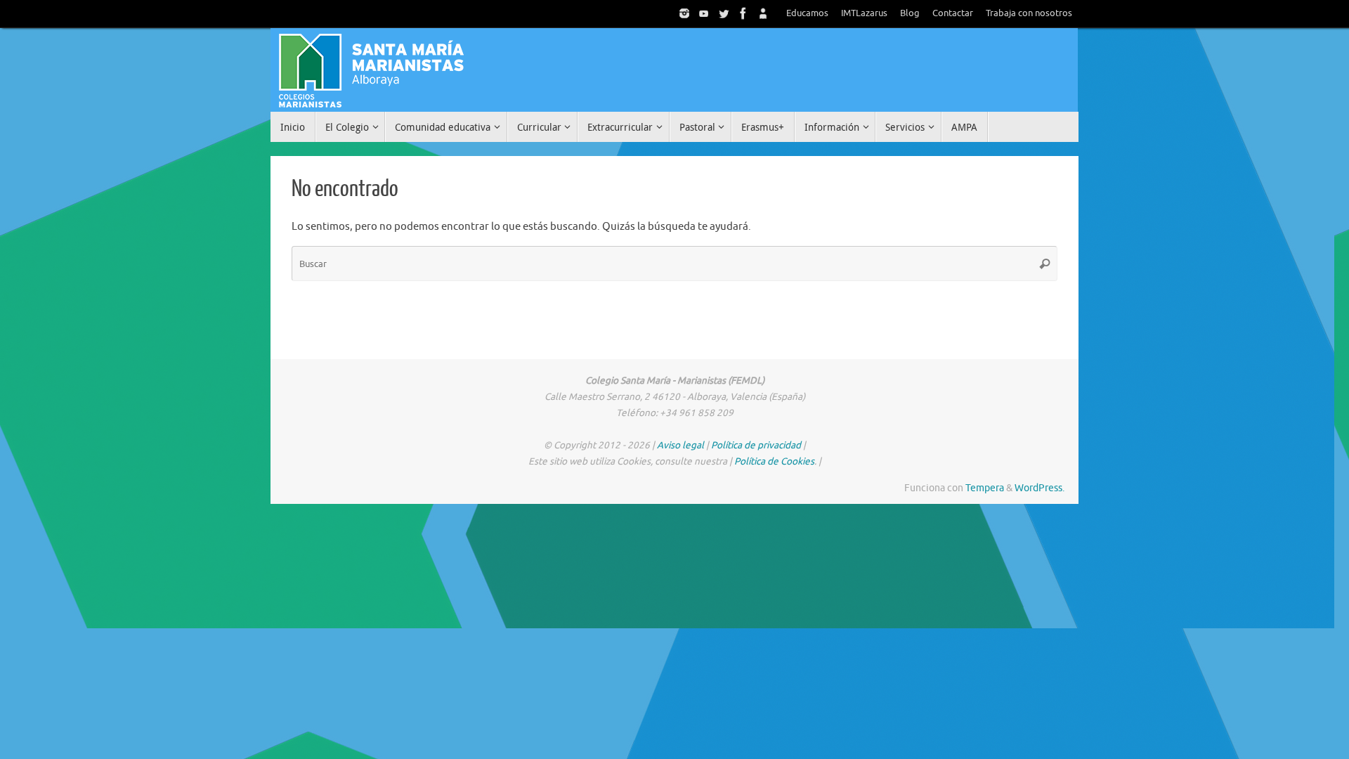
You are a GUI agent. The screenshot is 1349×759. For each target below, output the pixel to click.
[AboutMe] (763, 13)
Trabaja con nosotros (1029, 13)
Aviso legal (680, 445)
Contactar (952, 13)
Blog (910, 13)
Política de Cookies (774, 461)
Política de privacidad (756, 445)
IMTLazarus (864, 13)
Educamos (807, 13)
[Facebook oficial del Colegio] (743, 13)
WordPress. (1039, 488)
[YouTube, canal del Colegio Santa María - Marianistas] (704, 13)
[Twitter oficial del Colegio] (724, 13)
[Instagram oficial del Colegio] (684, 13)
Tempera (984, 488)
